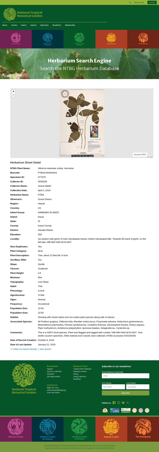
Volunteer (50, 374)
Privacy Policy (95, 446)
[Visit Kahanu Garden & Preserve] (48, 39)
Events (23, 25)
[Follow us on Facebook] (114, 403)
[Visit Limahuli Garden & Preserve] (79, 39)
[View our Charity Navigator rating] (114, 410)
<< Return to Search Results (23, 349)
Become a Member (54, 371)
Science (33, 25)
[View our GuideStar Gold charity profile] (105, 410)
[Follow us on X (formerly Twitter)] (127, 403)
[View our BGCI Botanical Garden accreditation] (134, 410)
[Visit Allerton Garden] (16, 39)
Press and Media (53, 392)
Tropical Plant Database (82, 369)
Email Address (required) (112, 372)
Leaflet (150, 157)
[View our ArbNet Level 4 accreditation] (125, 410)
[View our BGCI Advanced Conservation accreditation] (147, 410)
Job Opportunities (53, 376)
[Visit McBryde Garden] (111, 39)
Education (45, 25)
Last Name (131, 383)
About (4, 25)
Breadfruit (57, 25)
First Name (106, 383)
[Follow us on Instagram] (118, 403)
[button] (13, 91)
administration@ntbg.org (56, 390)
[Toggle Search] (130, 2)
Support (50, 369)
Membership (70, 25)
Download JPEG (140, 154)
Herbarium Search (80, 371)
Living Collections (79, 376)
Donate (152, 2)
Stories (14, 25)
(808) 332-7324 (52, 388)
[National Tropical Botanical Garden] (79, 14)
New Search (45, 349)
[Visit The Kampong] (143, 39)
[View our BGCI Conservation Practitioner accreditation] (141, 410)
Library (75, 374)
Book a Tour (139, 2)
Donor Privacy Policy (108, 446)
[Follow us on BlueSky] (123, 403)
